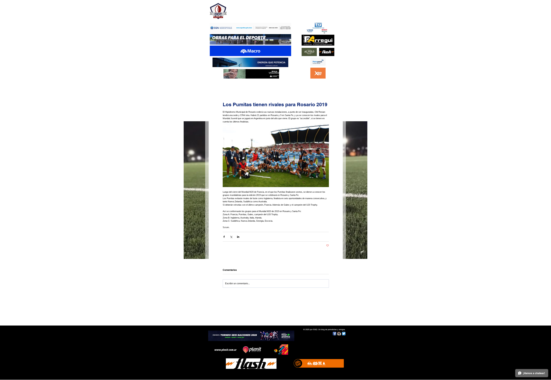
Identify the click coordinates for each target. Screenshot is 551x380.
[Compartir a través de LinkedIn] (238, 236)
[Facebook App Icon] (334, 333)
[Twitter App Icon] (344, 333)
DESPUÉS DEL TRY (248, 9)
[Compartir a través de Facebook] (224, 236)
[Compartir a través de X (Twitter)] (231, 236)
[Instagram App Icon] (339, 333)
